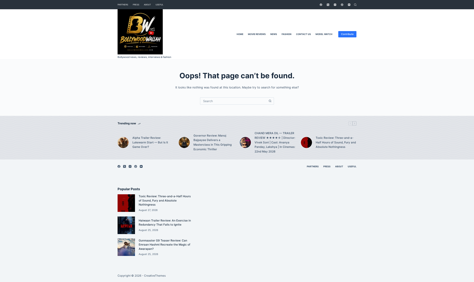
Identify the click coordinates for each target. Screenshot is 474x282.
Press (136, 4)
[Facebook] (321, 5)
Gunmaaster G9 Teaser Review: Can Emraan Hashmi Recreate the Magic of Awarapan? (164, 245)
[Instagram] (335, 5)
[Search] (355, 5)
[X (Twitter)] (328, 5)
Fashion (286, 34)
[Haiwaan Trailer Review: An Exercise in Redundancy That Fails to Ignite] (126, 225)
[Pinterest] (342, 5)
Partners (123, 4)
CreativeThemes (155, 275)
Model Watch (324, 34)
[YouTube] (349, 5)
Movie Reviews (257, 34)
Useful (159, 4)
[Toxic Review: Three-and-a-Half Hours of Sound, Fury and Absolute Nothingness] (306, 142)
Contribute (347, 34)
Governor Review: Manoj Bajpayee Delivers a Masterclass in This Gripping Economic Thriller (212, 142)
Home (240, 34)
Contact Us (303, 34)
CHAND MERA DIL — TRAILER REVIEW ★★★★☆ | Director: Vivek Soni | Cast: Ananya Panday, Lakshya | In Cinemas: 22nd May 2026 (275, 142)
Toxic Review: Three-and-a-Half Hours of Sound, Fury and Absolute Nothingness (336, 142)
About (147, 4)
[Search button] (270, 101)
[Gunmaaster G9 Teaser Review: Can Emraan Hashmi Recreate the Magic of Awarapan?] (126, 247)
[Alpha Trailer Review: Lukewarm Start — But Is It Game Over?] (123, 142)
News (273, 34)
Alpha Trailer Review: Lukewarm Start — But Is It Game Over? (150, 142)
